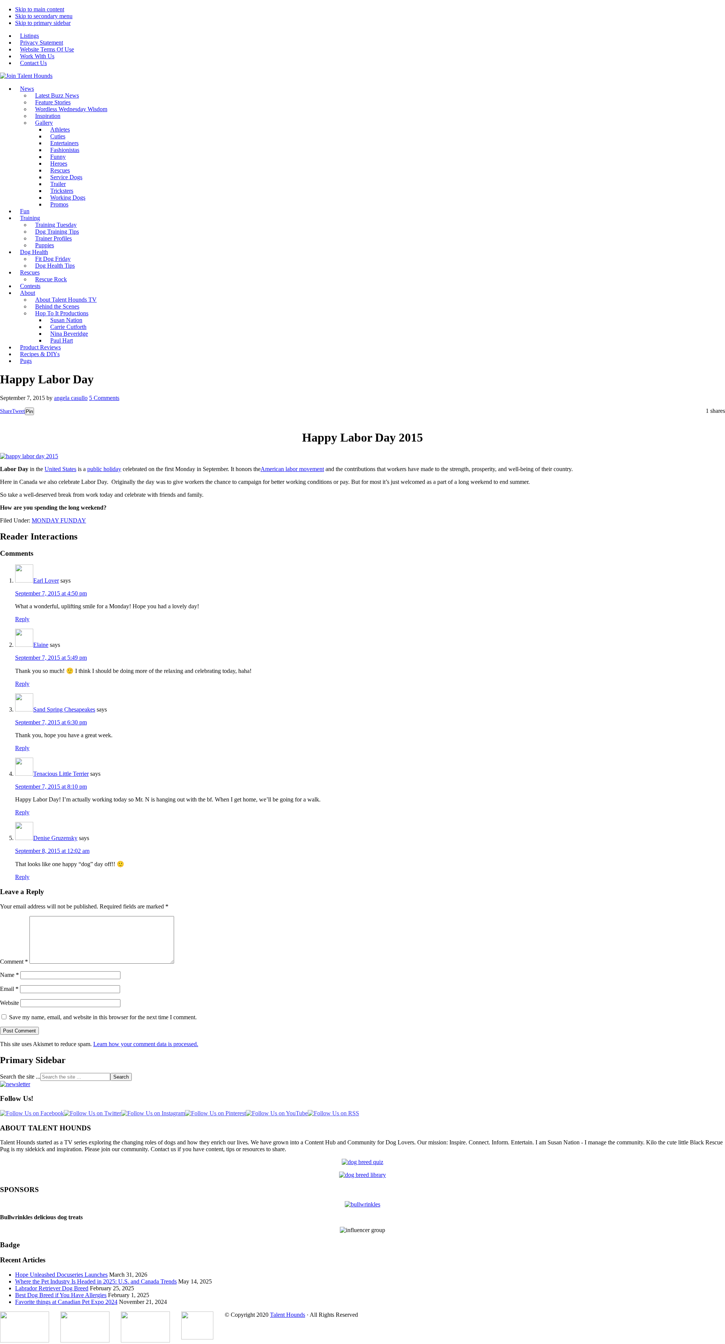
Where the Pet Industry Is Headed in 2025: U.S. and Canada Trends (96, 1281)
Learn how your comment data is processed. (145, 1044)
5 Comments (104, 398)
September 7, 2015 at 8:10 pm (51, 786)
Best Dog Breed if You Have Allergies (60, 1295)
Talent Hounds (287, 1314)
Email (9, 989)
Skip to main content (39, 9)
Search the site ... (20, 1076)
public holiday (104, 469)
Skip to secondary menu (43, 16)
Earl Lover (46, 580)
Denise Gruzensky (55, 838)
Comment (14, 961)
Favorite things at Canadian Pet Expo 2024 (66, 1302)
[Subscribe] (15, 1084)
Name (9, 975)
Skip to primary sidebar (43, 23)
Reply (22, 619)
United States (60, 469)
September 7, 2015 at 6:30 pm (51, 722)
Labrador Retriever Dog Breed (51, 1288)
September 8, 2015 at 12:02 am (52, 851)
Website (9, 1003)
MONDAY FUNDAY (59, 520)
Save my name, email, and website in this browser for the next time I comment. (103, 1017)
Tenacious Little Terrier (61, 773)
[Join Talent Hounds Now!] (26, 76)
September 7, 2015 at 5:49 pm (51, 657)
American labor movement (292, 469)
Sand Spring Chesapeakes (64, 709)
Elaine (40, 645)
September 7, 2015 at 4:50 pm (51, 593)
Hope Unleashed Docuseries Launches (61, 1274)
